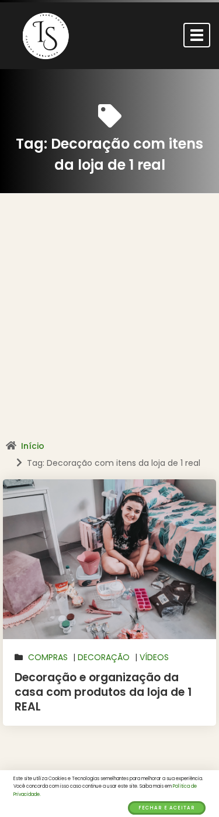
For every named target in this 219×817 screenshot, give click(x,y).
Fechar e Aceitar (166, 808)
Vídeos (154, 657)
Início (32, 446)
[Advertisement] (109, 321)
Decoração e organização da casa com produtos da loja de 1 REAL (103, 692)
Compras (48, 657)
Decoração (104, 657)
